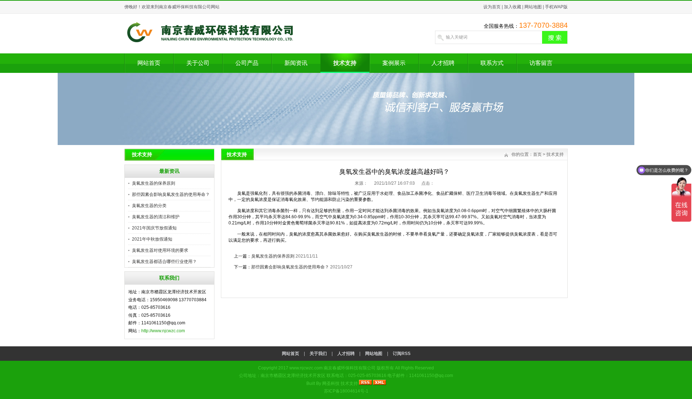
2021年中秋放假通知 (152, 239)
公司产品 (246, 63)
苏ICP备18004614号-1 (346, 391)
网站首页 (148, 63)
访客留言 (541, 63)
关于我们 (318, 353)
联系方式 (492, 63)
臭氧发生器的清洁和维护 (155, 216)
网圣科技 (331, 383)
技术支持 (344, 63)
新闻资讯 (295, 63)
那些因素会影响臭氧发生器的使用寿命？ (171, 194)
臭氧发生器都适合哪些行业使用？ (164, 261)
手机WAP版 (556, 6)
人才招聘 (442, 63)
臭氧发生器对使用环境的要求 (160, 250)
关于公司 (197, 63)
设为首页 (492, 6)
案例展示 (393, 63)
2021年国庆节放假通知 (154, 228)
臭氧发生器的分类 (149, 205)
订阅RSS (402, 353)
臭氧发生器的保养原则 (153, 183)
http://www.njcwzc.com (163, 330)
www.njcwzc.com (306, 367)
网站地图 (533, 6)
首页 (537, 154)
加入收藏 (512, 6)
